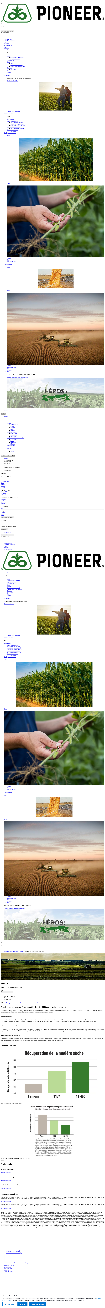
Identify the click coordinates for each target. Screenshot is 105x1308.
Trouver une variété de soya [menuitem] (17, 66)
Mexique (12, 444)
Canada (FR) (13, 435)
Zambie (12, 429)
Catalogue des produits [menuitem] (10, 133)
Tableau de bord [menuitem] (8, 39)
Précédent (6, 48)
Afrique (9, 423)
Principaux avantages (9, 996)
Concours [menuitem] (6, 371)
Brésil (12, 441)
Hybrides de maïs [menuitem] (15, 59)
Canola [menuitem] (9, 72)
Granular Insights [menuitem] (11, 131)
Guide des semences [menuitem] (12, 130)
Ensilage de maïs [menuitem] (11, 261)
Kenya (12, 426)
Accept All (22, 1304)
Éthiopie (12, 430)
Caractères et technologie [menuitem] (16, 57)
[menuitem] (10, 119)
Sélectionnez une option (7, 991)
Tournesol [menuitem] (9, 73)
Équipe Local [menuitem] (7, 410)
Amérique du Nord (12, 432)
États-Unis (13, 436)
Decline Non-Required (37, 1304)
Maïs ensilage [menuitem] (10, 60)
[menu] (1, 3)
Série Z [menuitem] (12, 63)
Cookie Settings (9, 1304)
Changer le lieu (9, 460)
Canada (3, 413)
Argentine (13, 439)
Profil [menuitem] (5, 42)
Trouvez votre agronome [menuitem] (13, 111)
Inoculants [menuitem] (13, 69)
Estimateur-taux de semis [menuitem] (16, 122)
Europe (9, 448)
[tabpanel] (52, 1024)
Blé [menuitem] (8, 71)
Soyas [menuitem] (8, 62)
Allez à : (3, 990)
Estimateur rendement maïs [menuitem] (17, 128)
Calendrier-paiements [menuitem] (9, 40)
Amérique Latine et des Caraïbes (15, 438)
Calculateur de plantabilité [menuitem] (17, 124)
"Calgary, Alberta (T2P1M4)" (8, 455)
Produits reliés (7, 999)
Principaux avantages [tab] (11, 1003)
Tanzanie (12, 427)
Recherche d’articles (12, 81)
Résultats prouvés (8, 998)
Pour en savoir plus (6, 1172)
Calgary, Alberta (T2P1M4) (7, 517)
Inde (11, 447)
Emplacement (7, 461)
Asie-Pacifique (11, 445)
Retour (5, 416)
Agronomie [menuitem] (7, 75)
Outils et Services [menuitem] (8, 113)
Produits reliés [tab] (35, 1003)
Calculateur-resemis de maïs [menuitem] (17, 125)
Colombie (13, 442)
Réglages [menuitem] (6, 43)
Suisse (12, 452)
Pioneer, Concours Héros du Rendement (17, 377)
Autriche (12, 449)
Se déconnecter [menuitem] (8, 45)
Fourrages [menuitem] (9, 68)
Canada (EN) (13, 433)
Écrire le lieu (4, 520)
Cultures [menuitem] (6, 49)
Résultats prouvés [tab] (24, 1003)
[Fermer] (4, 460)
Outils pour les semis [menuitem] (12, 121)
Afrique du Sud (14, 424)
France (12, 451)
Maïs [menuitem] (8, 56)
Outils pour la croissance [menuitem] (13, 127)
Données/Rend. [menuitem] (8, 264)
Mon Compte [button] (5, 32)
